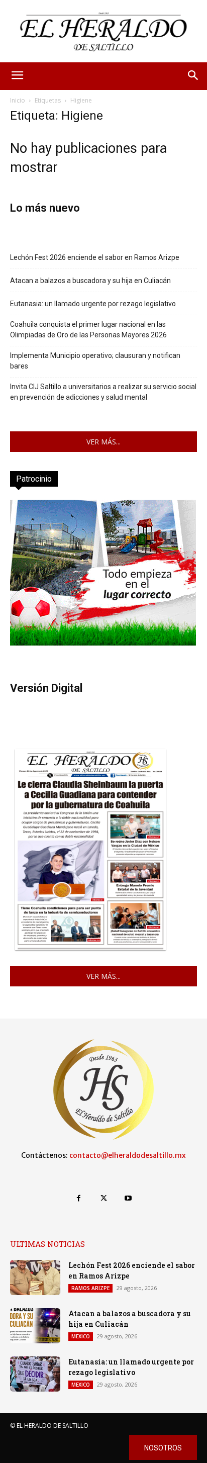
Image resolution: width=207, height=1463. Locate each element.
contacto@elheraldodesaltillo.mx (127, 1155)
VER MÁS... (103, 441)
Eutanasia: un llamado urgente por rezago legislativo (93, 304)
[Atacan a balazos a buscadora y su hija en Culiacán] (35, 1325)
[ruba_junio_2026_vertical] (103, 643)
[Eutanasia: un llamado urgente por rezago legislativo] (35, 1374)
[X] (103, 1198)
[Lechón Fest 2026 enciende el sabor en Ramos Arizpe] (35, 1277)
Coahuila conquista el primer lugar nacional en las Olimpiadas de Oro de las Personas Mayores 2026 (88, 329)
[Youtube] (128, 1198)
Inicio (17, 100)
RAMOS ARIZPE (90, 1288)
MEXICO (80, 1336)
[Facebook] (78, 1198)
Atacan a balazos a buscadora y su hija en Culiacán (90, 281)
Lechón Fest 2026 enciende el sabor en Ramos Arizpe (94, 257)
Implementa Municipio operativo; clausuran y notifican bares (95, 360)
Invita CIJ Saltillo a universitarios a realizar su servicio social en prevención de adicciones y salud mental (103, 392)
